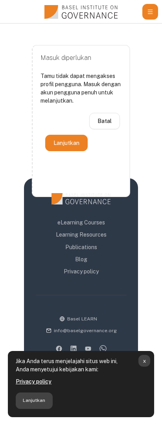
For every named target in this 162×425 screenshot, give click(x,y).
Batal (105, 121)
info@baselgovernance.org (85, 330)
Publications (81, 247)
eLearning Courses (81, 222)
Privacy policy (34, 381)
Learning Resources (81, 234)
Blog (81, 259)
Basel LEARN (82, 319)
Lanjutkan (34, 400)
